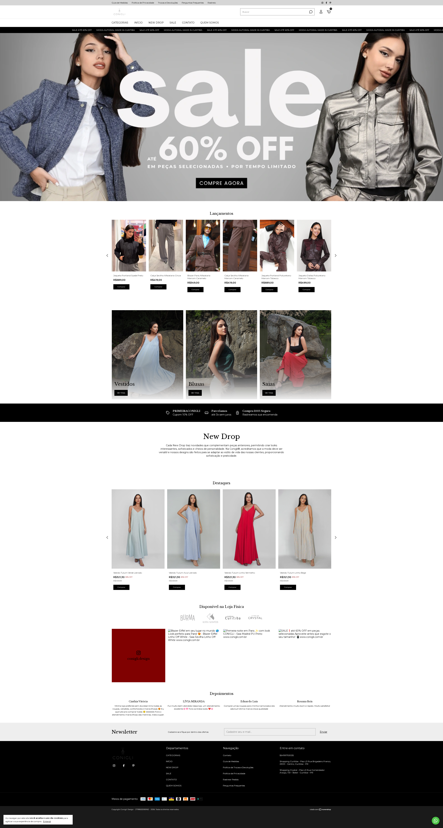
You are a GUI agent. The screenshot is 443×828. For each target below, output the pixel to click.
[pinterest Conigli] (330, 2)
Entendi (47, 821)
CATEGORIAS (120, 22)
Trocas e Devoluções (168, 2)
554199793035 (287, 755)
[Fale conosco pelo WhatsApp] (436, 821)
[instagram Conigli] (322, 2)
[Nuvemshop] (320, 809)
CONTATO (188, 22)
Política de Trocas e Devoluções (238, 767)
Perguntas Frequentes (193, 2)
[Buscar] (310, 11)
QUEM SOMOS (209, 22)
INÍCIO (138, 22)
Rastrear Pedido (231, 779)
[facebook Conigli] (326, 2)
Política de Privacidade (143, 2)
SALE (173, 22)
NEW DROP (156, 22)
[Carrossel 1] (221, 117)
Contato (227, 755)
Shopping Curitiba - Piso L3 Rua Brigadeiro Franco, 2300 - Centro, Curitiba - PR (305, 762)
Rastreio (212, 2)
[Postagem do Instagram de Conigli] (194, 655)
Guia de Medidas (120, 2)
